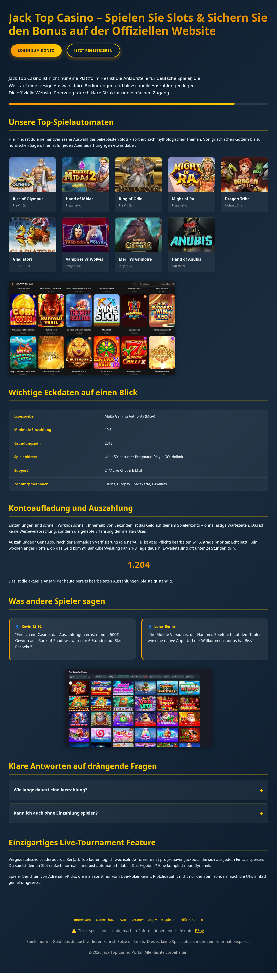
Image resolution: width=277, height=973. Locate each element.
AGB (123, 920)
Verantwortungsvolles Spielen (153, 920)
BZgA (199, 930)
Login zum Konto (36, 50)
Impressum (82, 920)
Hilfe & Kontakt (192, 920)
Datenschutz (105, 920)
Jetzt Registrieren (93, 50)
